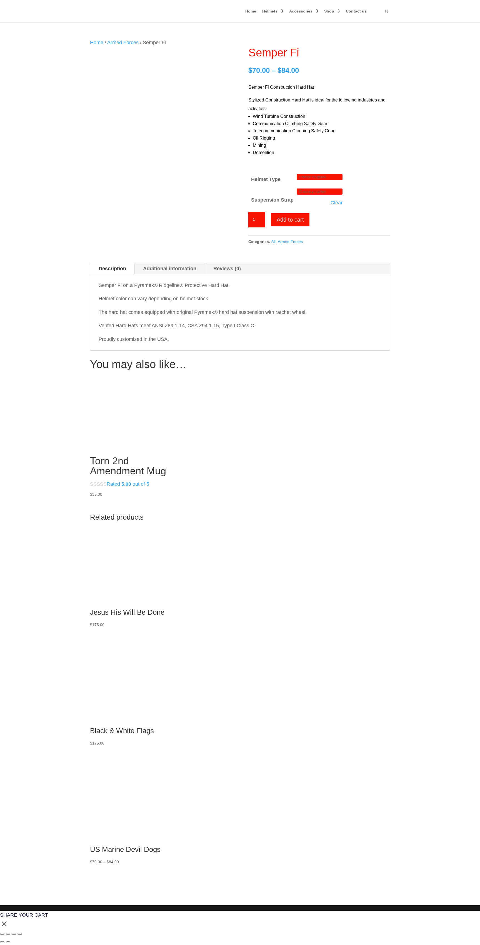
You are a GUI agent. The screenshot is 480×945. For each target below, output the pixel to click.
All (273, 241)
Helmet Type (266, 179)
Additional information (169, 268)
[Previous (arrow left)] (2, 942)
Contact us (356, 11)
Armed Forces (123, 42)
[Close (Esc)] (20, 934)
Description (112, 268)
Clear (336, 202)
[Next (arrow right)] (8, 942)
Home (250, 11)
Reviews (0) (227, 268)
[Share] (14, 934)
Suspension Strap (272, 200)
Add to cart (290, 220)
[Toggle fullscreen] (8, 934)
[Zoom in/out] (2, 934)
